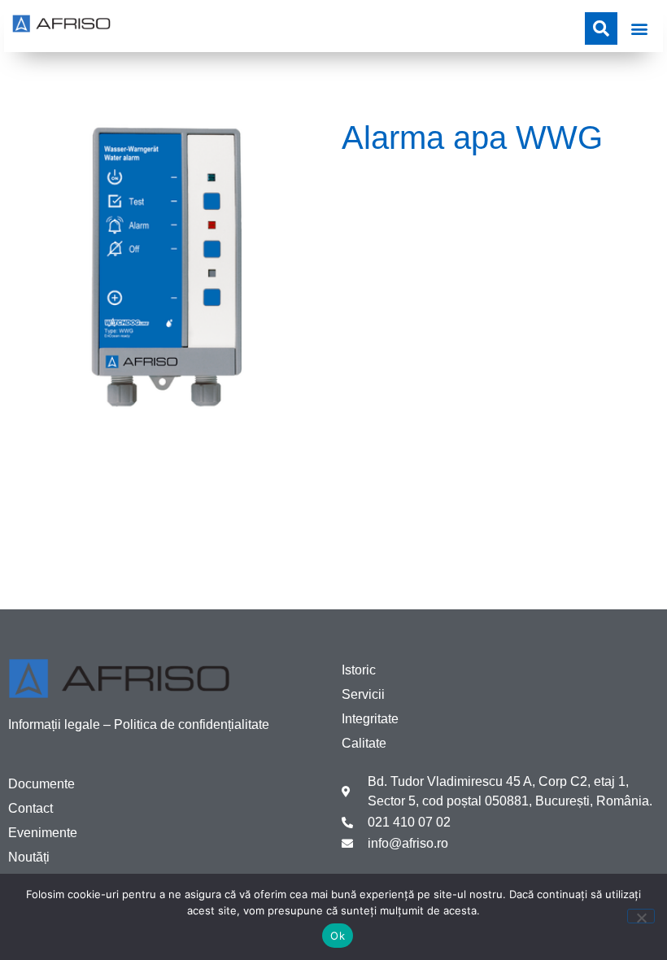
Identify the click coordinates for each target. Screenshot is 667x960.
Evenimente (42, 833)
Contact (30, 808)
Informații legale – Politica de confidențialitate (138, 724)
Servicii (363, 694)
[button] (639, 28)
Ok (337, 935)
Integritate (370, 719)
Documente (41, 784)
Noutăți (29, 857)
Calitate (364, 743)
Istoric (359, 670)
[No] (641, 916)
